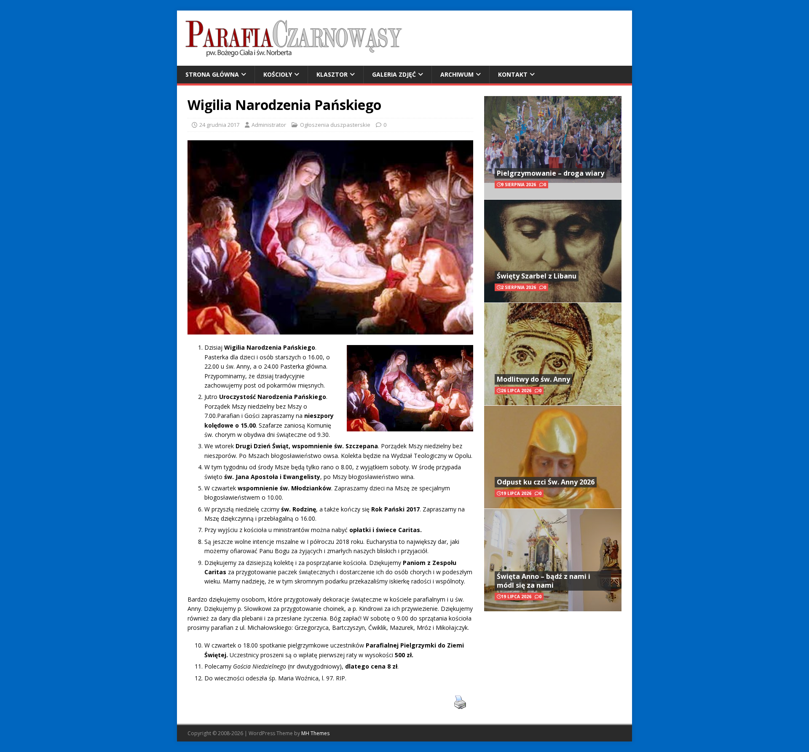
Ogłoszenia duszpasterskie (335, 124)
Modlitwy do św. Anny (533, 379)
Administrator (269, 124)
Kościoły (277, 74)
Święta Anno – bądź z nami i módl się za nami (543, 581)
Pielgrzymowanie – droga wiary (550, 173)
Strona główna (212, 74)
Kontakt (513, 74)
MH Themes (315, 733)
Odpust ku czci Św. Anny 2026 (546, 482)
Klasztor (332, 74)
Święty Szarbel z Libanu (536, 276)
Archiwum (457, 74)
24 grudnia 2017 (219, 124)
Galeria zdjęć (394, 74)
